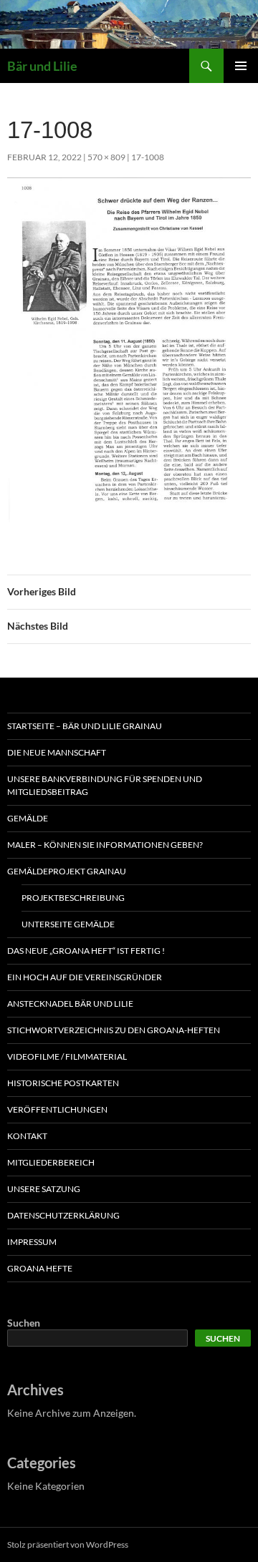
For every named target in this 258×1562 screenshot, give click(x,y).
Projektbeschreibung (73, 897)
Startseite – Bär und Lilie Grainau (84, 726)
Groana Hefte (39, 1268)
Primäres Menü (241, 66)
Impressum (32, 1241)
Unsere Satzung (43, 1188)
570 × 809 (106, 157)
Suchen (23, 1323)
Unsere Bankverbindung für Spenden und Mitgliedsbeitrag (104, 785)
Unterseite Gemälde (68, 924)
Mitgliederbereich (51, 1162)
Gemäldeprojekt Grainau (66, 871)
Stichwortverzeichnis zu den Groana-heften (113, 1030)
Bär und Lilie (42, 66)
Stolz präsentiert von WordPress (67, 1544)
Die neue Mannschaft (56, 752)
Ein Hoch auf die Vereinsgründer (84, 977)
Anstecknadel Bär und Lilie (70, 1003)
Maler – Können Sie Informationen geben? (105, 844)
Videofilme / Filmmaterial (67, 1056)
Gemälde (27, 818)
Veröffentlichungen (57, 1109)
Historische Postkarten (63, 1083)
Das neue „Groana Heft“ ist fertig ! (86, 950)
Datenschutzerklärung (63, 1215)
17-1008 (147, 157)
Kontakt (27, 1136)
